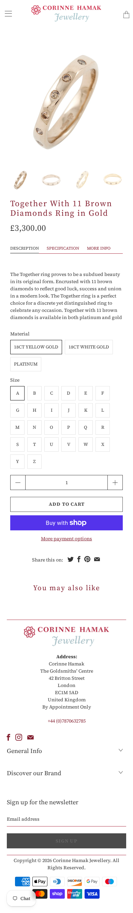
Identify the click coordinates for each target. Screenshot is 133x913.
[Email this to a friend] (97, 559)
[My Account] (6, 13)
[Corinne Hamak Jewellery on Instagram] (18, 737)
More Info (98, 248)
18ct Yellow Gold (36, 347)
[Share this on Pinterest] (87, 559)
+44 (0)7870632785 (67, 720)
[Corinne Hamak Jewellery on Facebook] (8, 737)
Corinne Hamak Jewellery (81, 860)
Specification (63, 248)
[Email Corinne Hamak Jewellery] (30, 737)
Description (24, 248)
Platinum (26, 364)
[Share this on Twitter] (70, 559)
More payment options (66, 538)
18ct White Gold (89, 347)
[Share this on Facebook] (79, 559)
